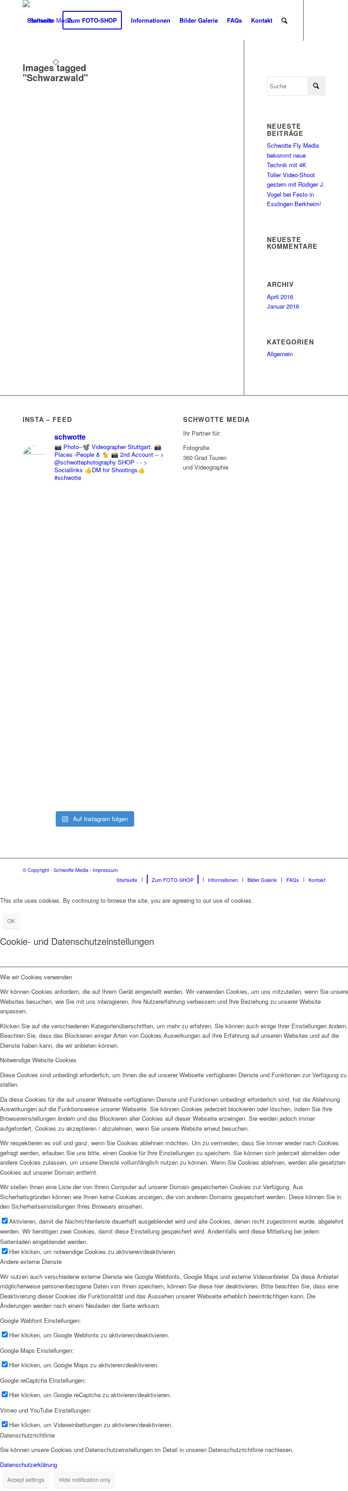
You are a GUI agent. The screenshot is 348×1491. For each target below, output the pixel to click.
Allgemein (280, 353)
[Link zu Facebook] (25, 61)
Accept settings (25, 1479)
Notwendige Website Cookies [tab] (38, 1059)
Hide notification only (85, 1479)
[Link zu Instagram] (39, 61)
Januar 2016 (283, 306)
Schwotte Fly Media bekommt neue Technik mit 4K (293, 155)
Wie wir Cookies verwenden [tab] (36, 977)
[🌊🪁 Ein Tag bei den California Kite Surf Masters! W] (130, 648)
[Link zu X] (52, 61)
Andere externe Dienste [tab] (31, 1261)
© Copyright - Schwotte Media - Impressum (70, 869)
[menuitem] (40, 20)
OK (11, 921)
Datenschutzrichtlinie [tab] (27, 1435)
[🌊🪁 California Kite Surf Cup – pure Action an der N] (57, 600)
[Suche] (284, 20)
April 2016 (280, 296)
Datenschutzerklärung (28, 1464)
